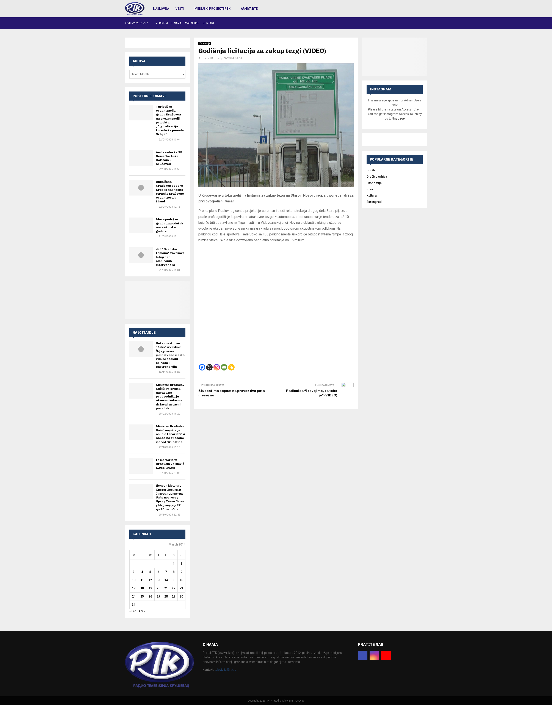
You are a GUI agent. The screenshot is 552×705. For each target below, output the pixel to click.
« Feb (132, 611)
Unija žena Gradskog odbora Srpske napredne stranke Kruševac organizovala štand (170, 191)
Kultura (372, 195)
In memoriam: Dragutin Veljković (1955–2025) (170, 464)
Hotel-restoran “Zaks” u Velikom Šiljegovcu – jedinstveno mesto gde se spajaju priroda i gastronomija (170, 355)
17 (133, 588)
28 (166, 596)
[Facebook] (202, 367)
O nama (176, 23)
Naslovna (161, 8)
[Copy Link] (231, 367)
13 (158, 580)
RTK (210, 58)
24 (133, 596)
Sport (370, 189)
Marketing (192, 23)
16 (181, 580)
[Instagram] (216, 367)
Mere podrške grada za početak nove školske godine (169, 225)
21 (166, 588)
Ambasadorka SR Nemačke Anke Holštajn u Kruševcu (169, 158)
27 (158, 596)
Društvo (372, 170)
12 (150, 580)
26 (150, 596)
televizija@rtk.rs (225, 669)
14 (166, 580)
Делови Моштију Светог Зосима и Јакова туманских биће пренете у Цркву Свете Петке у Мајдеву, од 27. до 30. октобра (170, 497)
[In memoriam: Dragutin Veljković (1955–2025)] (141, 466)
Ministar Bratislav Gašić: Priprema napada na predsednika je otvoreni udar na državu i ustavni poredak (170, 396)
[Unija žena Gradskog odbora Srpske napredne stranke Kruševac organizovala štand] (141, 188)
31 (133, 604)
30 (181, 596)
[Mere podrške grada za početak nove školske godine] (141, 225)
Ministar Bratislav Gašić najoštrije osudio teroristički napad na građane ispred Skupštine (170, 434)
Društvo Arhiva (377, 176)
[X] (209, 367)
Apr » (142, 611)
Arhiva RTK (249, 8)
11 (142, 580)
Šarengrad (374, 201)
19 (150, 588)
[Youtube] (386, 655)
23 (181, 588)
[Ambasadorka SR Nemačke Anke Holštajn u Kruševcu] (141, 158)
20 (158, 588)
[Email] (224, 367)
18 (142, 588)
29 (173, 596)
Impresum (161, 23)
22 (173, 588)
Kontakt (208, 23)
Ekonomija (204, 43)
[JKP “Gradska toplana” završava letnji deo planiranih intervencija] (141, 255)
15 (173, 580)
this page (398, 118)
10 (133, 580)
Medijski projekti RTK (212, 8)
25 (142, 596)
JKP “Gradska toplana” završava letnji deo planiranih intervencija (170, 257)
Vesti (180, 8)
